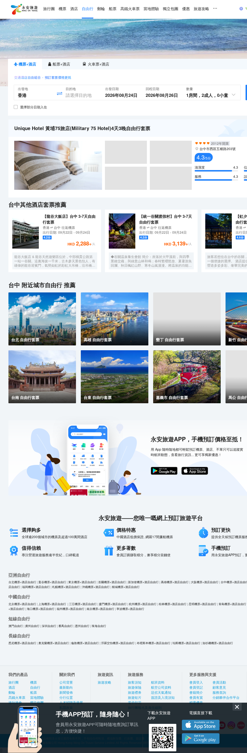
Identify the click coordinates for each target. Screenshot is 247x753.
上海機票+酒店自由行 (52, 604)
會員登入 (196, 682)
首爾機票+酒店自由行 (112, 582)
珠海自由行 (99, 626)
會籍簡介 (196, 692)
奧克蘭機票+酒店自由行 (53, 643)
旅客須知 (134, 682)
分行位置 (66, 698)
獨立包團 (170, 9)
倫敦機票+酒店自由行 (85, 643)
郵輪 (101, 9)
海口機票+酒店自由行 (41, 609)
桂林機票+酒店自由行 (172, 604)
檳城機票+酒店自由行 (126, 587)
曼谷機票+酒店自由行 (52, 582)
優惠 (186, 9)
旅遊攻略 (201, 9)
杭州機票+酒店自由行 (143, 604)
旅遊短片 (134, 698)
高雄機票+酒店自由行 (175, 582)
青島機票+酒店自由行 (232, 604)
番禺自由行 (65, 626)
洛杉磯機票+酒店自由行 (217, 643)
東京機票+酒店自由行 (82, 582)
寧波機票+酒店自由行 (130, 609)
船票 (113, 9)
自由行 (87, 9)
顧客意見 (219, 687)
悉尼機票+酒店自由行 (22, 643)
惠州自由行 (82, 626)
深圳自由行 (49, 626)
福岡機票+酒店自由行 (36, 587)
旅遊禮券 (134, 692)
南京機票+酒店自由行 (100, 609)
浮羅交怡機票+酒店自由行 (118, 643)
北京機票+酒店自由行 (22, 604)
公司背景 (66, 682)
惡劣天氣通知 (161, 692)
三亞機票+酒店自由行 (83, 604)
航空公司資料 (161, 687)
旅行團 (49, 9)
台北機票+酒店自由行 (22, 582)
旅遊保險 (134, 687)
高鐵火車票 (130, 9)
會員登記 (196, 687)
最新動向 (66, 687)
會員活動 (219, 682)
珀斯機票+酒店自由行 (186, 643)
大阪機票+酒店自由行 (205, 582)
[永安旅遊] (23, 9)
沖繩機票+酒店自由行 (96, 587)
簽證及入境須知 (163, 698)
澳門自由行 (15, 626)
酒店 (74, 9)
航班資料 (158, 682)
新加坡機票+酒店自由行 (143, 582)
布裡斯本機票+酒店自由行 (153, 643)
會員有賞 (196, 698)
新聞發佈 (66, 692)
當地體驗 (151, 9)
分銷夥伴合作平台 (226, 698)
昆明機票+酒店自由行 (202, 604)
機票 (62, 9)
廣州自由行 (32, 626)
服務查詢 (219, 692)
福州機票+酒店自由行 (70, 609)
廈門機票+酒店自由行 (113, 604)
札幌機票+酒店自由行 (66, 587)
